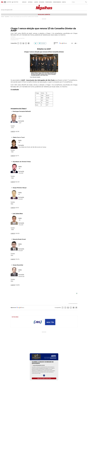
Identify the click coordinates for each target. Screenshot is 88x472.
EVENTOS (64, 2)
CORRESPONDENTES (57, 2)
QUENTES (36, 2)
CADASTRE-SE (53, 358)
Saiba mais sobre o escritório (44, 378)
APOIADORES (41, 2)
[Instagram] (44, 375)
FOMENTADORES (48, 2)
